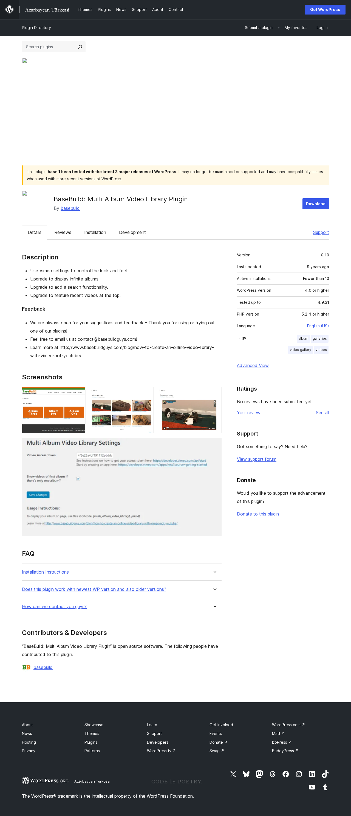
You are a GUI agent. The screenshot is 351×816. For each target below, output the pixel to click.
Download (315, 203)
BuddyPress (285, 750)
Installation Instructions (45, 572)
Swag (217, 750)
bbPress (282, 742)
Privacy (28, 750)
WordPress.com (288, 724)
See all (322, 412)
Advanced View (253, 365)
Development (132, 232)
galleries (320, 338)
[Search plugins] (80, 46)
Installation (95, 232)
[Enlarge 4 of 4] (214, 445)
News (27, 733)
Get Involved (221, 724)
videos (321, 350)
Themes (91, 733)
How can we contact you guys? (54, 606)
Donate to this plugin (258, 514)
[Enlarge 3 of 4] (214, 394)
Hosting (29, 742)
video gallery (300, 350)
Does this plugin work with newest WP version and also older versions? (94, 589)
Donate (219, 742)
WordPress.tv (161, 750)
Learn (152, 724)
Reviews (62, 232)
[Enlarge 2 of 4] (146, 394)
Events (216, 733)
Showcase (93, 724)
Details (34, 232)
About (27, 724)
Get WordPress (325, 9)
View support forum (256, 459)
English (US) (318, 325)
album (303, 338)
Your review (249, 412)
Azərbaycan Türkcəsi (92, 781)
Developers (157, 742)
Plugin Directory (36, 27)
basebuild (70, 208)
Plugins (90, 742)
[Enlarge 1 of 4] (78, 394)
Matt (278, 733)
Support (321, 232)
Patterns (92, 750)
